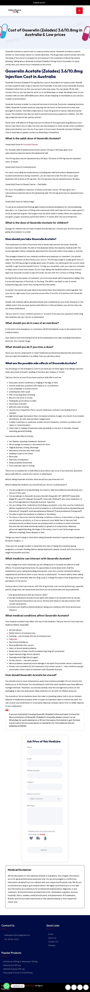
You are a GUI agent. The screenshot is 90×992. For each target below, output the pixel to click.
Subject (30, 782)
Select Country (33, 794)
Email (29, 759)
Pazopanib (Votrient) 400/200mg (17, 972)
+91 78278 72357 (11, 939)
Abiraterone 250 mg (12, 965)
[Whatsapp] (6, 986)
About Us (52, 938)
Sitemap (51, 945)
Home (50, 934)
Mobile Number (33, 770)
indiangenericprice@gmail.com (17, 935)
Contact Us (53, 941)
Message (31, 805)
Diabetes (13, 639)
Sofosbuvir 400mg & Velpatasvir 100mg (20, 961)
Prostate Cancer (30, 144)
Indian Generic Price (25, 985)
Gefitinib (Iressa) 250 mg (13, 969)
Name (29, 747)
